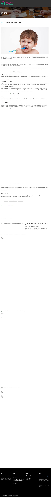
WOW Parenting (10, 205)
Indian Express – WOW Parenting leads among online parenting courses (18, 480)
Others (38, 226)
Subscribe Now (43, 476)
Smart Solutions (29, 475)
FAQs (27, 482)
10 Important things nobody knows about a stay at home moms (36, 224)
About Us (28, 479)
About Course (28, 478)
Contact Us (28, 480)
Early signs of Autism (16, 475)
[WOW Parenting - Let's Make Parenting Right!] (7, 3)
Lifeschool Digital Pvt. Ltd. (8, 495)
